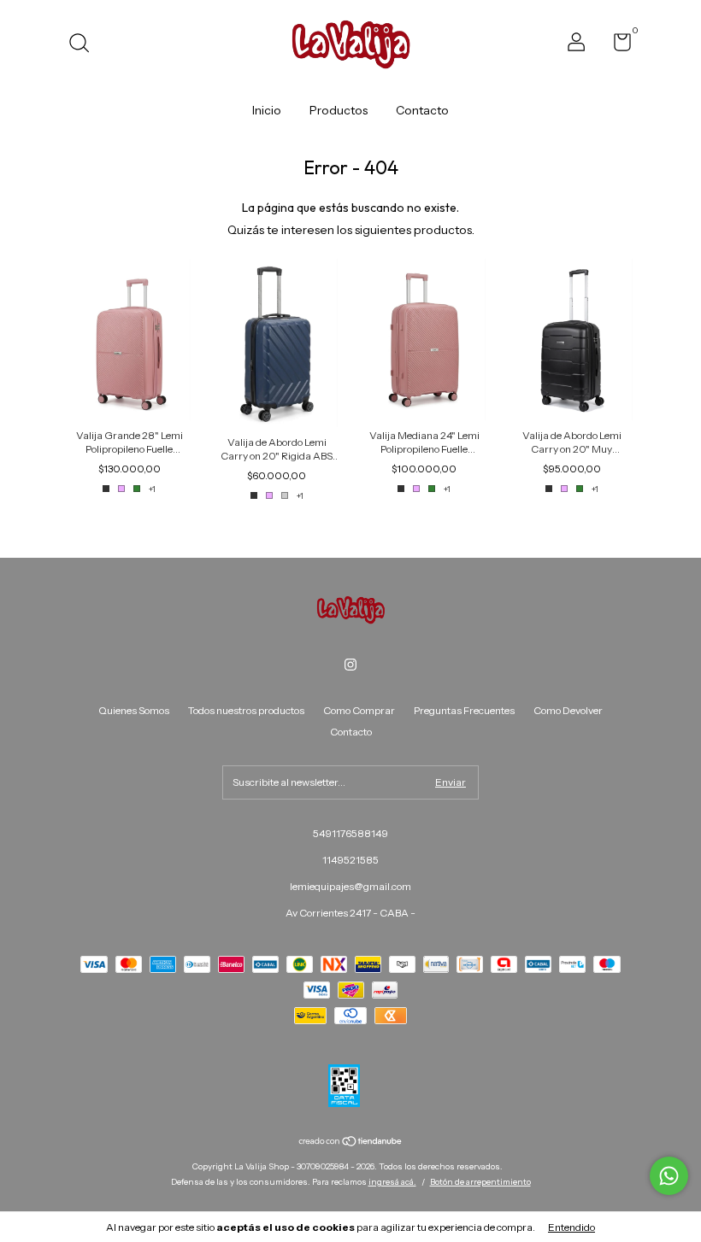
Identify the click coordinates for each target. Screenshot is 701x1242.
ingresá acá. (392, 1181)
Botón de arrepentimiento (480, 1181)
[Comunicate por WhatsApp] (669, 1176)
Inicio (266, 110)
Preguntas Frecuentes (464, 710)
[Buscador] (85, 45)
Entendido (571, 1227)
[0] (616, 46)
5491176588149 (350, 833)
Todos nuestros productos (246, 710)
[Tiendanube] (350, 1143)
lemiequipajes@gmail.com (350, 886)
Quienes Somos (133, 710)
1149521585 (350, 859)
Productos (338, 110)
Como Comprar (359, 710)
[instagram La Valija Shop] (350, 664)
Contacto (422, 110)
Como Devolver (568, 710)
